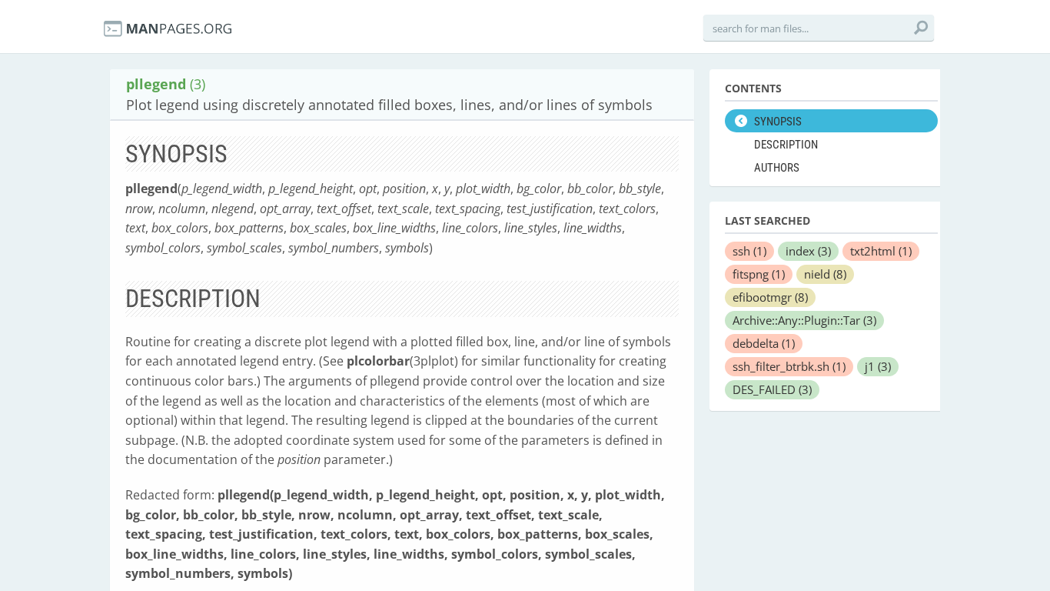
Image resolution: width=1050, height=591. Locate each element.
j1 (878, 366)
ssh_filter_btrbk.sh (789, 366)
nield (825, 274)
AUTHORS (776, 168)
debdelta (764, 343)
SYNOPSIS (778, 122)
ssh (749, 251)
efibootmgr (770, 297)
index (808, 251)
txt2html (881, 251)
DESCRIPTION (786, 145)
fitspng (759, 274)
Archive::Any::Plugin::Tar (804, 320)
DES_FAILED (772, 389)
